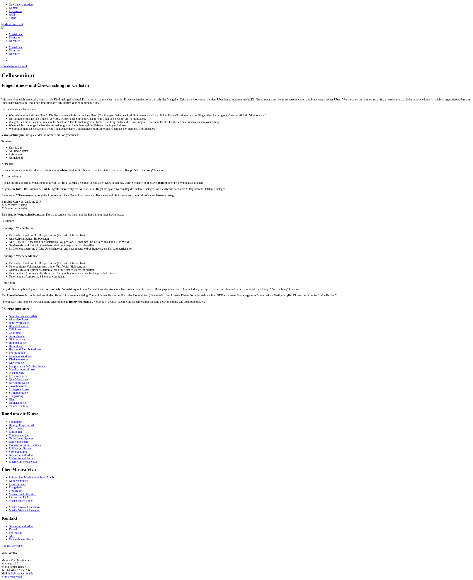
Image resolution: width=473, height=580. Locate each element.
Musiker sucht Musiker (22, 494)
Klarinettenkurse (18, 359)
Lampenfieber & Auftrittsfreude (27, 366)
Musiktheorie (16, 372)
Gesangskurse (17, 336)
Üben (12, 399)
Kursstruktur (16, 428)
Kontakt (13, 7)
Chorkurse (15, 332)
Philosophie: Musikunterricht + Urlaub (31, 477)
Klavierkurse (16, 362)
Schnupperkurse (18, 392)
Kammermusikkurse (20, 356)
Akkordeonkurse (18, 319)
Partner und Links (19, 497)
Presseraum (15, 490)
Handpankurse (17, 342)
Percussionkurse (18, 376)
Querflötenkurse (18, 379)
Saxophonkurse (18, 386)
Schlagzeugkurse (19, 389)
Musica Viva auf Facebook (24, 507)
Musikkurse (16, 34)
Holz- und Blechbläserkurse (25, 349)
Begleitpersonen (18, 441)
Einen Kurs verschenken (23, 461)
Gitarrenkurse (17, 339)
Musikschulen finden (21, 500)
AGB (12, 14)
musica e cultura (18, 406)
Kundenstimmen (18, 480)
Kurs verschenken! (12, 576)
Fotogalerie (15, 421)
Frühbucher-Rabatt (20, 448)
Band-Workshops (19, 322)
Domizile (14, 37)
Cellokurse (15, 329)
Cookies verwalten (12, 545)
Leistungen (15, 431)
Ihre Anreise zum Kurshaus (25, 445)
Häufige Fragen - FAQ (22, 425)
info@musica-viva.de (20, 573)
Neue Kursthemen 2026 (23, 316)
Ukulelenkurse (17, 402)
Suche (12, 17)
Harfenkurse (16, 346)
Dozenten (14, 40)
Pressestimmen (17, 484)
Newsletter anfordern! (14, 66)
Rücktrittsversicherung (22, 458)
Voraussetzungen (19, 435)
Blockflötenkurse (19, 326)
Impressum (15, 11)
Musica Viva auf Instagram (24, 510)
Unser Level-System (21, 438)
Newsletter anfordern (21, 4)
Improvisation (17, 352)
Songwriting (16, 396)
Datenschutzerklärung (21, 539)
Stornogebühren (18, 451)
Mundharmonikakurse (22, 369)
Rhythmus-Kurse (19, 382)
